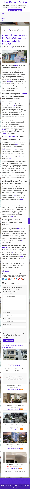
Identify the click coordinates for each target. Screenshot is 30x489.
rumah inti (14, 270)
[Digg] (11, 279)
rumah (22, 167)
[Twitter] (6, 279)
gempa (6, 270)
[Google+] (8, 279)
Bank (3, 130)
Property (3, 18)
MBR (16, 144)
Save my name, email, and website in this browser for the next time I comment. (13, 335)
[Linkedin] (16, 279)
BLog (2, 16)
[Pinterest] (19, 279)
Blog (9, 29)
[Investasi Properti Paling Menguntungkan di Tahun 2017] (15, 378)
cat (11, 174)
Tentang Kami (4, 20)
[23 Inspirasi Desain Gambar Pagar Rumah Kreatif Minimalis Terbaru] (15, 417)
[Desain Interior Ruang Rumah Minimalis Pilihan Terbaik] (15, 398)
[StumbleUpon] (22, 279)
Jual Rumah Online (15, 2)
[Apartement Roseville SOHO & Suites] (15, 437)
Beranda (5, 29)
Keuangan (20, 228)
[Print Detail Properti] (24, 279)
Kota (15, 105)
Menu (19, 10)
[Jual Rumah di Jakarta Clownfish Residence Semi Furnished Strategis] (15, 457)
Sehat (10, 158)
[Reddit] (14, 279)
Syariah (4, 133)
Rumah (16, 65)
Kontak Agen (12, 10)
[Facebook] (3, 279)
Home (2, 13)
